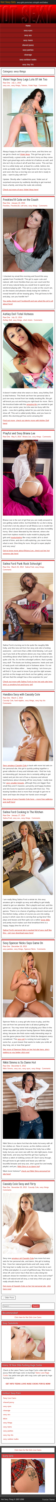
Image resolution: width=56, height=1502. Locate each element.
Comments (43, 85)
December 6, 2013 (18, 1066)
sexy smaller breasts (15, 783)
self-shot (24, 206)
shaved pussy (28, 45)
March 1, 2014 (17, 698)
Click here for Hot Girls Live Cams (28, 1317)
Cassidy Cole (8, 701)
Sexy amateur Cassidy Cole (15, 765)
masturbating (16, 537)
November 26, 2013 (19, 1187)
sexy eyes (28, 30)
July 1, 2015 (16, 83)
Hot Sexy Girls (8, 2)
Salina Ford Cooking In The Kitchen (23, 812)
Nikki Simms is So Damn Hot (19, 1062)
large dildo (45, 920)
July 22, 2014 (16, 317)
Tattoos (24, 85)
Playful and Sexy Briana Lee (19, 433)
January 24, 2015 (18, 203)
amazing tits (32, 404)
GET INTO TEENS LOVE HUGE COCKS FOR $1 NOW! (28, 1384)
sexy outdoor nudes (28, 59)
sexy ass (28, 35)
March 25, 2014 (17, 567)
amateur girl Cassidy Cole (23, 1258)
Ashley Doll (7, 320)
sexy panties (28, 50)
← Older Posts (8, 1298)
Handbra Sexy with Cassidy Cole (21, 694)
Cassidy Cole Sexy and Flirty (19, 1184)
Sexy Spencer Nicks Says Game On (23, 943)
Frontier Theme (48, 1499)
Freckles (6, 206)
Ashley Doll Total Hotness (18, 314)
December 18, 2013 (19, 946)
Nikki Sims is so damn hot (28, 1166)
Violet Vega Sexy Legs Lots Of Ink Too (25, 79)
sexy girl (21, 1039)
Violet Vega (32, 85)
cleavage (28, 54)
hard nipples (19, 701)
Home (28, 25)
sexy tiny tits (28, 64)
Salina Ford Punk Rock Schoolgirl (22, 563)
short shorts (27, 320)
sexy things (15, 85)
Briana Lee (27, 437)
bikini (5, 1419)
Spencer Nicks (30, 949)
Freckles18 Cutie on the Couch (20, 199)
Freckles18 (15, 206)
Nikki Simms (8, 1069)
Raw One (6, 83)
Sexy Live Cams (9, 1398)
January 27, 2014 (18, 815)
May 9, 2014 (16, 437)
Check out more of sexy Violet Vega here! (20, 189)
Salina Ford (29, 567)
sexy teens (28, 40)
